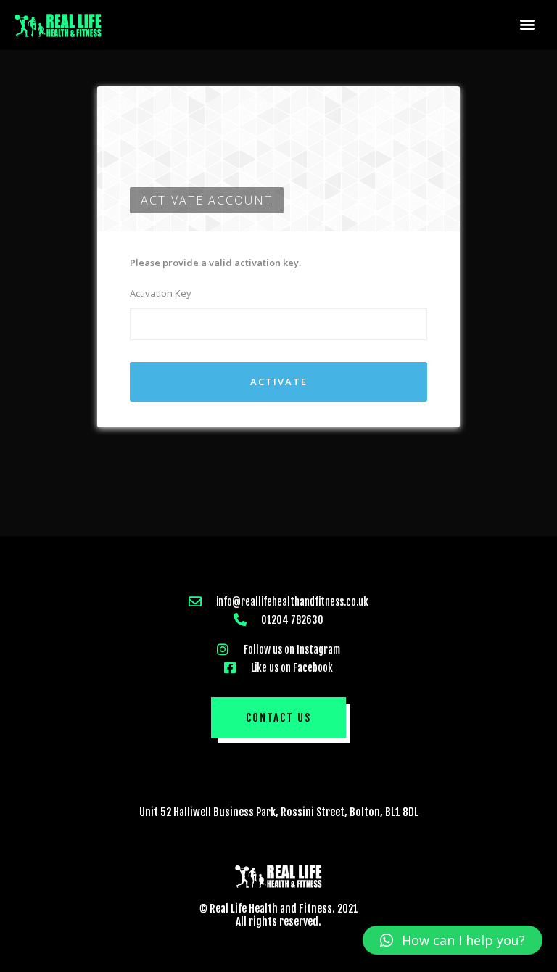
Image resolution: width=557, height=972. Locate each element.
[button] (528, 24)
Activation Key (160, 293)
